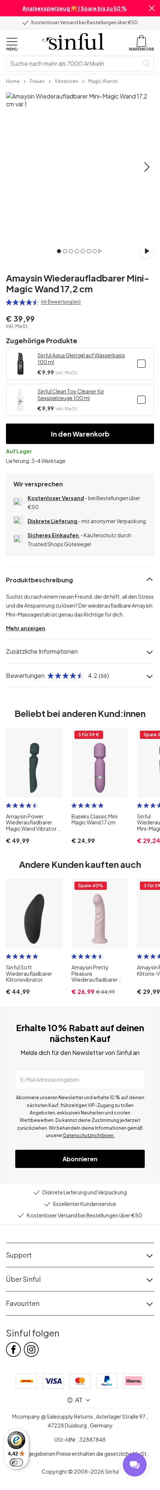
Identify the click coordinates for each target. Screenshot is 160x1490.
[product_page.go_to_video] (146, 251)
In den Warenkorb (80, 433)
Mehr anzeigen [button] (25, 628)
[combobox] (73, 63)
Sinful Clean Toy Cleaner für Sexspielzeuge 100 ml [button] (71, 394)
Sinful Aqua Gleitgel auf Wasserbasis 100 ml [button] (81, 358)
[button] (152, 8)
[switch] (16, 1462)
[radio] (9, 302)
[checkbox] (141, 364)
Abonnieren (80, 1159)
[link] (13, 80)
